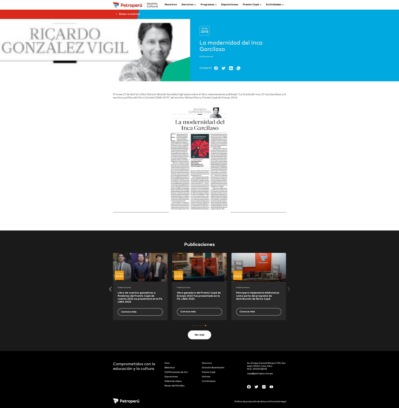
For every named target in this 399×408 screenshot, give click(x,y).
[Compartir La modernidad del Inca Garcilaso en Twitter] (225, 68)
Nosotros (171, 4)
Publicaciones (206, 56)
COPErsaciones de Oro (176, 372)
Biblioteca (169, 367)
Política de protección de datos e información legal (260, 401)
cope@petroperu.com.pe (260, 373)
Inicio (167, 363)
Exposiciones (229, 4)
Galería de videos (173, 381)
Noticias (206, 376)
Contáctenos (209, 381)
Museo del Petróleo (174, 385)
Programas (207, 4)
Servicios (188, 4)
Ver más (199, 335)
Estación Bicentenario (213, 367)
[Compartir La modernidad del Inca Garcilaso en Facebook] (218, 68)
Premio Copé (251, 4)
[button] (193, 325)
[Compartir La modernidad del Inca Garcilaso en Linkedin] (233, 68)
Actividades (273, 4)
